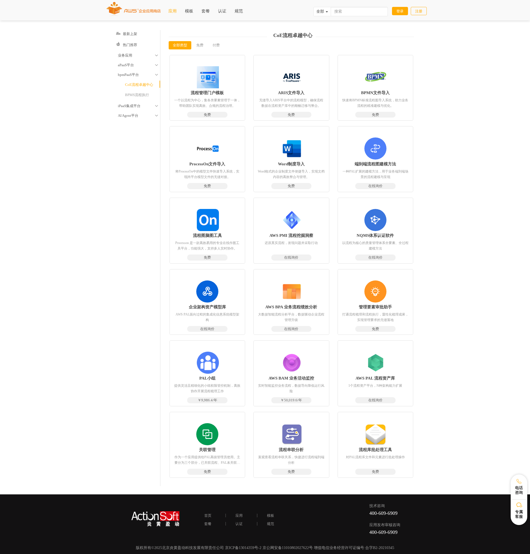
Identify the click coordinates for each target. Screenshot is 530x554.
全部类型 (180, 45)
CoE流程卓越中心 (139, 85)
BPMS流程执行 (137, 95)
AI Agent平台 (138, 115)
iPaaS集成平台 (138, 106)
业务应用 (138, 55)
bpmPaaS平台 (138, 75)
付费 (216, 45)
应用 (172, 11)
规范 (239, 11)
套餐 (206, 11)
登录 (400, 11)
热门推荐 (128, 45)
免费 (199, 45)
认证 (222, 11)
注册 (418, 11)
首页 (207, 515)
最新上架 (128, 34)
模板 (189, 11)
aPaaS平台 (138, 65)
